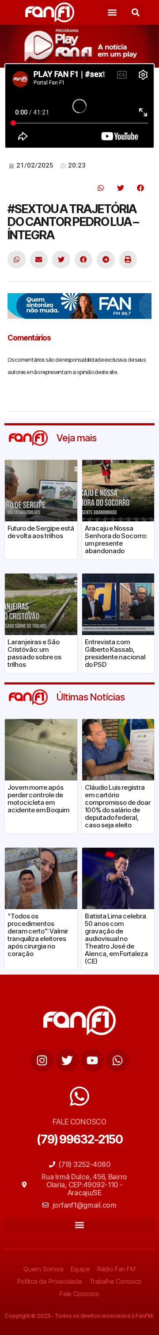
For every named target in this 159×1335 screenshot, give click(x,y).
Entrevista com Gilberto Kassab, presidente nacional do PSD (115, 653)
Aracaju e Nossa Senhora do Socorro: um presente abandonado (116, 539)
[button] (112, 12)
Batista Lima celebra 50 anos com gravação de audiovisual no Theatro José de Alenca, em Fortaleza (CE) (116, 938)
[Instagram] (41, 1060)
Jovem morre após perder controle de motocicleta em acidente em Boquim (38, 798)
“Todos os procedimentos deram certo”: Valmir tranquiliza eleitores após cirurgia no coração (38, 935)
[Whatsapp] (117, 1060)
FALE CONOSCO (79, 1121)
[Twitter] (67, 1060)
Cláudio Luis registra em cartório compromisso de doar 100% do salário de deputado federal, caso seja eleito (118, 806)
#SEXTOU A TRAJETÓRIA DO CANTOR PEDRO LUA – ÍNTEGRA (73, 222)
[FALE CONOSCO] (79, 1096)
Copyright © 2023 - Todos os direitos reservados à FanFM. (79, 1315)
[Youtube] (92, 1060)
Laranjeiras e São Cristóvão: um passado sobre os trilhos (34, 653)
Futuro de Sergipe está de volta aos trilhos (41, 532)
